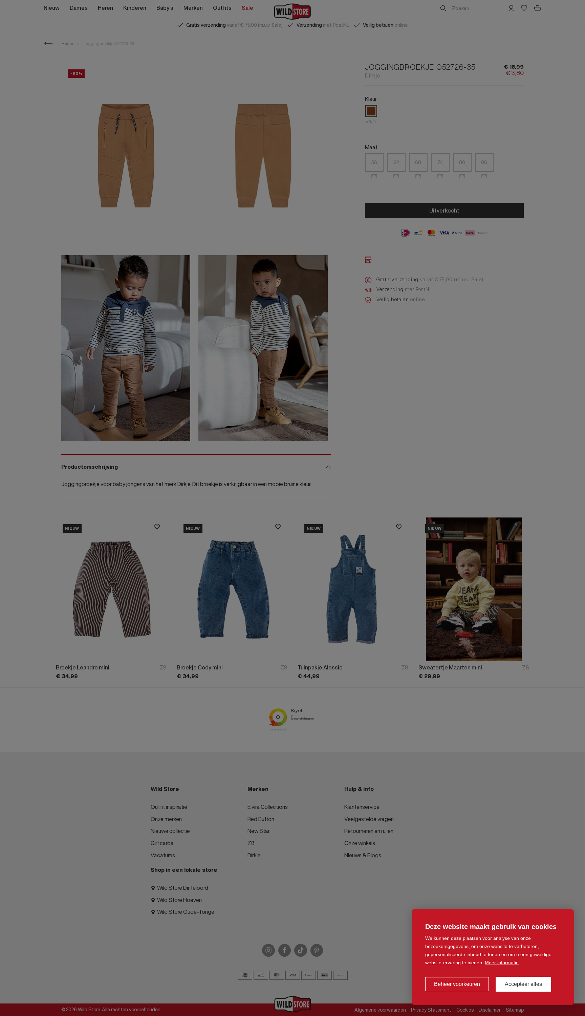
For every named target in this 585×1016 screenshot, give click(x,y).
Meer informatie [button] (502, 962)
